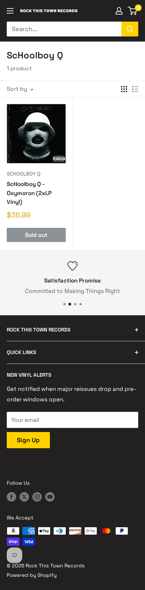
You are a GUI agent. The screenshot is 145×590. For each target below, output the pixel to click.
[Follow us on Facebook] (11, 497)
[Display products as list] (135, 89)
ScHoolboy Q (23, 173)
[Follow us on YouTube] (50, 497)
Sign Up (28, 440)
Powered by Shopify (32, 575)
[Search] (129, 29)
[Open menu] (10, 11)
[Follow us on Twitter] (24, 497)
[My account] (119, 11)
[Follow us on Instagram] (37, 497)
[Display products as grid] (124, 89)
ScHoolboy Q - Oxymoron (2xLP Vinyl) (29, 193)
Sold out (36, 235)
